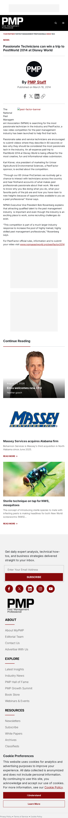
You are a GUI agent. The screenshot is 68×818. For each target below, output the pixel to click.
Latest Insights (14, 669)
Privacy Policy (6, 816)
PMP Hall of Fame (16, 682)
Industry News (14, 675)
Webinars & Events (17, 701)
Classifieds (12, 746)
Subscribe (34, 577)
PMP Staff (37, 82)
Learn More (34, 803)
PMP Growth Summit (18, 688)
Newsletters (12, 721)
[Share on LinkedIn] (37, 96)
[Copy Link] (43, 96)
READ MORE (9, 456)
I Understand (34, 795)
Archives (10, 740)
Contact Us (12, 643)
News (6, 40)
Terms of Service (21, 816)
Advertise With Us (16, 649)
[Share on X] (31, 96)
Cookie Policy (53, 787)
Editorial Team (14, 636)
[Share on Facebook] (25, 96)
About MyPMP (14, 630)
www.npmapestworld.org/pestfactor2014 (42, 244)
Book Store (12, 694)
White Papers (13, 733)
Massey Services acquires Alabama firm (30, 441)
